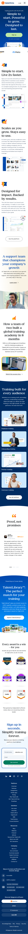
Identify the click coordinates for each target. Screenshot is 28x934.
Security (24, 923)
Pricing (14, 794)
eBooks (14, 835)
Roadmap (14, 801)
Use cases (14, 808)
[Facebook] (18, 776)
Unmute (23, 360)
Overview (14, 786)
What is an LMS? (14, 839)
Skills (14, 817)
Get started (14, 762)
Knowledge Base (6, 923)
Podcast (14, 833)
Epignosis (9, 930)
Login (19, 3)
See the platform (14, 239)
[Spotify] (22, 776)
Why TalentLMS (14, 797)
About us (14, 848)
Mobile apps (14, 792)
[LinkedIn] (6, 776)
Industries (14, 810)
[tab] (10, 567)
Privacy (18, 923)
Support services (14, 855)
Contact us (14, 861)
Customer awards (14, 853)
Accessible (9, 875)
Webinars (14, 830)
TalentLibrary (14, 819)
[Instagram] (14, 776)
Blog (14, 828)
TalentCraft (14, 815)
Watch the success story (13, 374)
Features (14, 788)
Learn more (13, 282)
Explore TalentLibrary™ (14, 617)
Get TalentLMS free (14, 799)
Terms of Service (14, 926)
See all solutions (14, 497)
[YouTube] (10, 776)
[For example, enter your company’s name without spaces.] (10, 752)
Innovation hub (14, 857)
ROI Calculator (14, 841)
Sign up (14, 35)
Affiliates (14, 859)
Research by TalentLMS (14, 837)
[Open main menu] (24, 3)
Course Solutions (14, 821)
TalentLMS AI (14, 812)
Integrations (14, 790)
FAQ (14, 923)
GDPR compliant (10, 880)
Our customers (14, 850)
